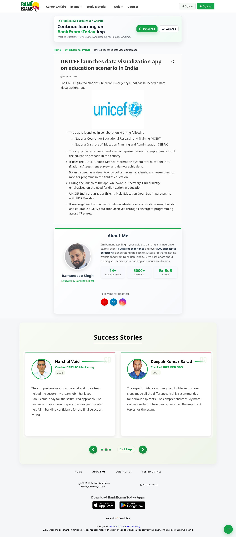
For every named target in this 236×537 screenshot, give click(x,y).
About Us (99, 471)
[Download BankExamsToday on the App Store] (104, 505)
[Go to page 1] (93, 450)
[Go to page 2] (106, 449)
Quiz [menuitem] (117, 7)
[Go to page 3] (110, 450)
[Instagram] (122, 302)
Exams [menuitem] (74, 7)
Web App (171, 28)
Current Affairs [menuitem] (56, 7)
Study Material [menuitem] (96, 7)
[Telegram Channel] (113, 302)
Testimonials (151, 471)
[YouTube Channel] (104, 302)
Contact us (124, 471)
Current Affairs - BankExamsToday (124, 526)
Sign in (189, 6)
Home (57, 49)
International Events (78, 49)
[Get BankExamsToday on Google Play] (132, 505)
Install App (149, 28)
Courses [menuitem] (133, 7)
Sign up (207, 6)
